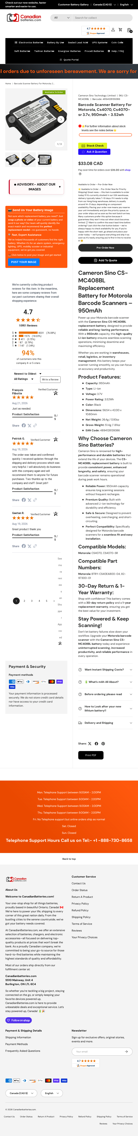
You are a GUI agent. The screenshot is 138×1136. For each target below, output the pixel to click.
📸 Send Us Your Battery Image (30, 210)
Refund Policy (80, 910)
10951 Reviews (31, 325)
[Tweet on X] (89, 743)
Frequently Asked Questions (22, 1051)
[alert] (36, 187)
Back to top (69, 858)
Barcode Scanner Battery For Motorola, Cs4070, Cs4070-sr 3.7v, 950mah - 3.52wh (34, 83)
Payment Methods (16, 1044)
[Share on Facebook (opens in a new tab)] (24, 425)
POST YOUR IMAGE (24, 262)
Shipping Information (18, 1037)
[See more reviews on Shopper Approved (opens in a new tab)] (35, 425)
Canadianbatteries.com (24, 1109)
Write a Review (50, 379)
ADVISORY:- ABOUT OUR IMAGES (35, 186)
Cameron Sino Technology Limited (97, 95)
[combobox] (91, 17)
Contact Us (78, 883)
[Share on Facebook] (96, 743)
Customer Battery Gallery (73, 4)
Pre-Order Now (105, 247)
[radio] (36, 333)
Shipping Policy (81, 917)
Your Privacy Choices (84, 937)
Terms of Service (82, 924)
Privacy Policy (80, 903)
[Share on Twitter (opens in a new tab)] (29, 425)
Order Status (80, 890)
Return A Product (82, 897)
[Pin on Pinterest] (103, 743)
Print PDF (90, 755)
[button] (120, 29)
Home (8, 83)
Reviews (77, 930)
